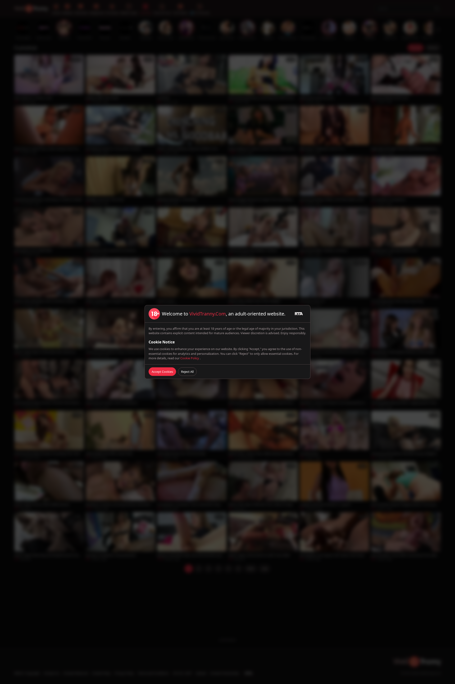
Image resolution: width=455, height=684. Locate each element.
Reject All (187, 371)
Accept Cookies (162, 371)
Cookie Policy (190, 358)
